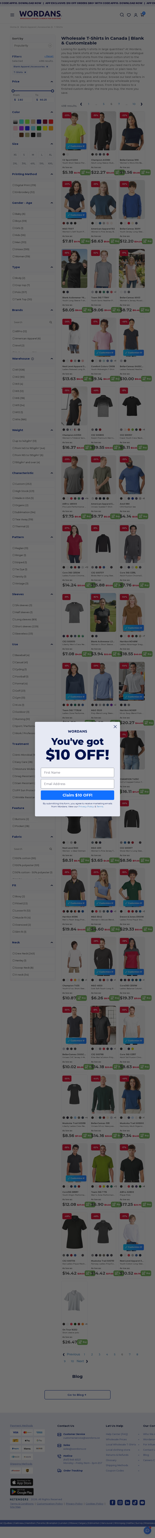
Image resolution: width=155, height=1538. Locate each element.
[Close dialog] (115, 726)
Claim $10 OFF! (77, 795)
